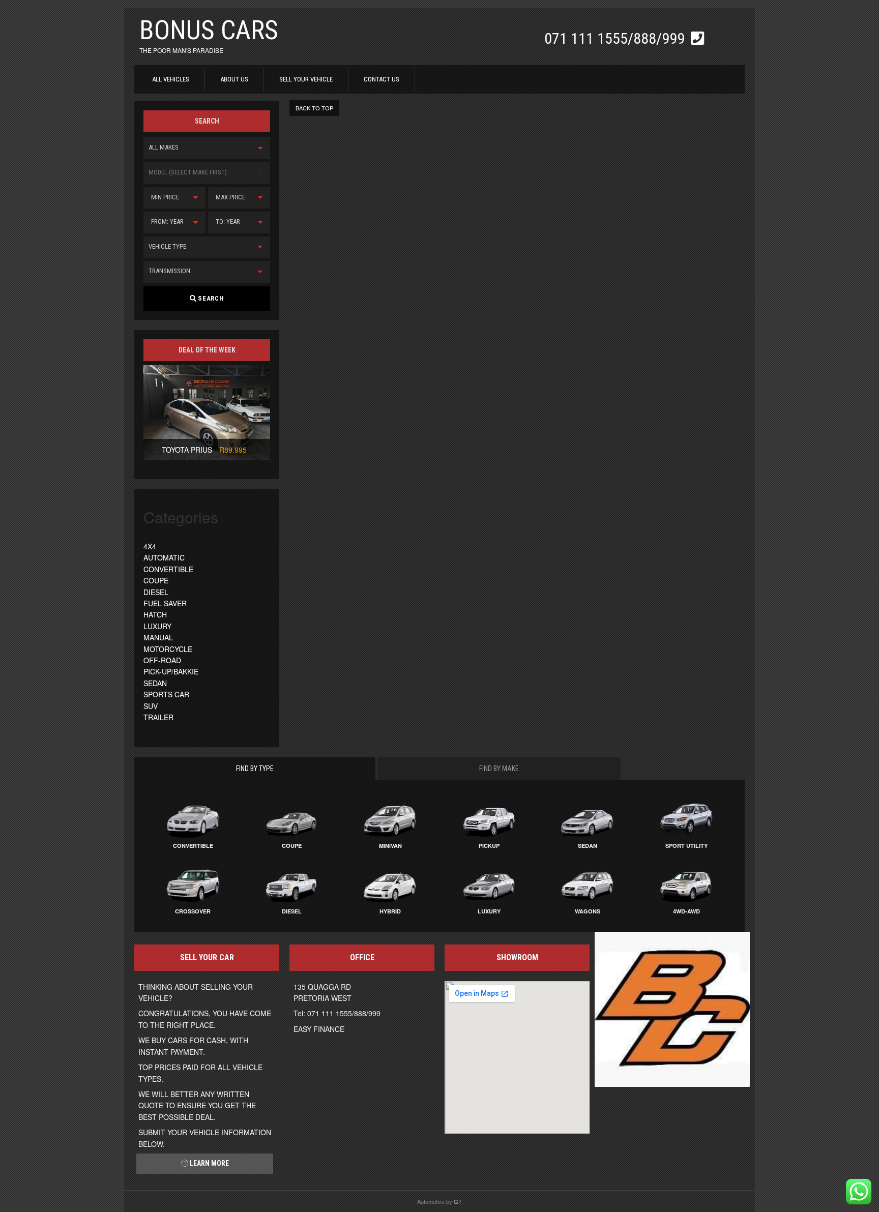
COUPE (155, 580)
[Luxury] (489, 884)
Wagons (587, 911)
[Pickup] (489, 818)
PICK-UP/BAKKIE (170, 671)
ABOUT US (234, 79)
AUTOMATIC (164, 557)
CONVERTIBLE (168, 569)
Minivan (390, 845)
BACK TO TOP (314, 108)
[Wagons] (587, 884)
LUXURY (157, 626)
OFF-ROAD (162, 660)
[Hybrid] (390, 884)
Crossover (193, 911)
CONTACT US (381, 79)
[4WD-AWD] (686, 884)
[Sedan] (587, 818)
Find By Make (499, 768)
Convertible (193, 845)
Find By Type (255, 768)
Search (210, 298)
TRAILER (158, 717)
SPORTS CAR (166, 694)
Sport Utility (686, 845)
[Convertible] (193, 818)
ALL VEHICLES (170, 79)
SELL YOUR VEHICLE (306, 79)
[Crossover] (193, 884)
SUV (150, 706)
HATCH (155, 614)
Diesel (292, 911)
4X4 (149, 546)
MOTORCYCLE (167, 649)
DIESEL (155, 592)
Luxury (489, 911)
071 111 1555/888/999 (616, 38)
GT (458, 1201)
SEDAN (155, 683)
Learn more (208, 1163)
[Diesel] (291, 884)
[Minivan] (390, 818)
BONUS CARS (208, 30)
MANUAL (158, 637)
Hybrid (390, 911)
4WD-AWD (686, 911)
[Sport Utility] (686, 818)
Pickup (489, 845)
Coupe (292, 845)
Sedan (587, 845)
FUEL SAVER (165, 603)
